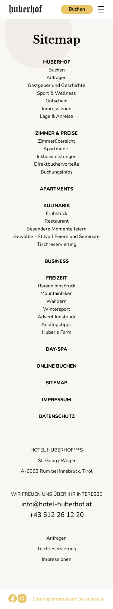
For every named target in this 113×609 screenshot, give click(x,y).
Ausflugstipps (56, 324)
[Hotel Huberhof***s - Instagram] (22, 601)
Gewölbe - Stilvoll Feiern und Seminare (56, 236)
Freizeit (56, 278)
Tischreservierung (56, 244)
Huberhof (56, 62)
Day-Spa (56, 349)
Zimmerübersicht (56, 141)
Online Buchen (56, 366)
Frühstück (56, 213)
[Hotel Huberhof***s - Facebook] (12, 601)
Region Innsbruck (56, 286)
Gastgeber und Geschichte (56, 85)
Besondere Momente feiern (56, 229)
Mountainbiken (56, 293)
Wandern (56, 301)
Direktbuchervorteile (56, 164)
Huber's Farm (56, 332)
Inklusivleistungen (57, 156)
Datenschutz (57, 416)
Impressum (56, 399)
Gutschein (56, 101)
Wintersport (56, 309)
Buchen (77, 9)
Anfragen (56, 77)
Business (57, 261)
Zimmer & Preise (56, 133)
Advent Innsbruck (57, 316)
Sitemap (56, 382)
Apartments (56, 148)
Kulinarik (56, 205)
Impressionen (56, 108)
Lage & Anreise (56, 116)
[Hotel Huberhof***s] (25, 9)
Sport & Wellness (56, 93)
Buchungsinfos (57, 172)
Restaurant (57, 221)
